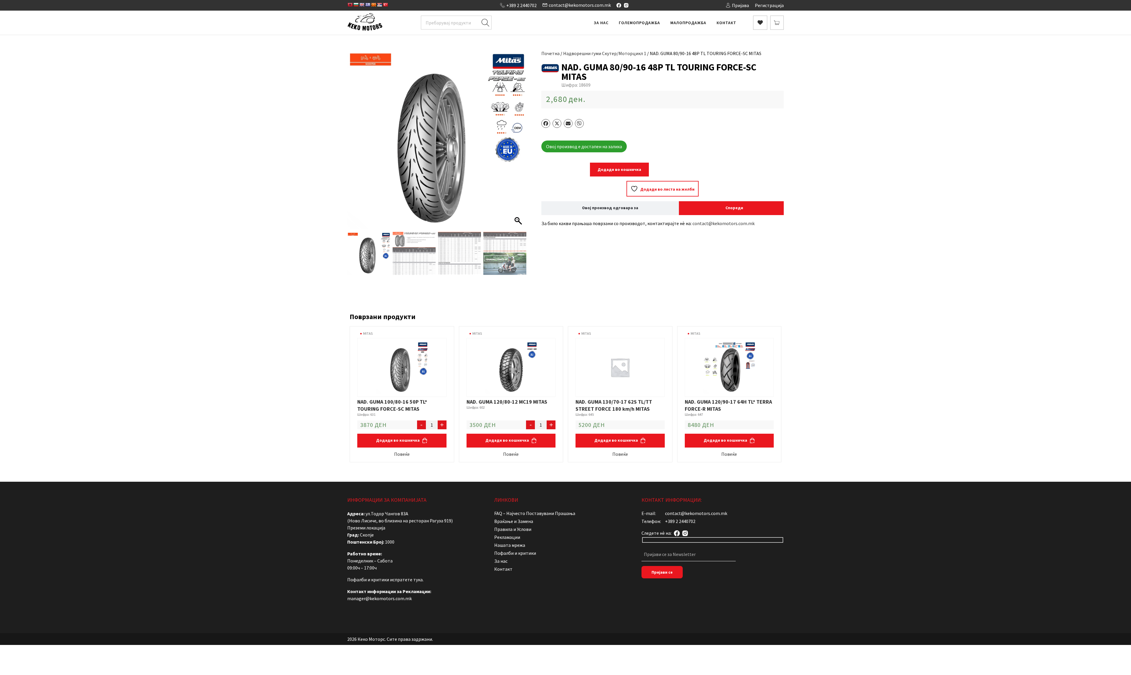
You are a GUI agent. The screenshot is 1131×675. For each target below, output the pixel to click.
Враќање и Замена (513, 521)
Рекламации (507, 537)
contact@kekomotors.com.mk (580, 5)
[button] (519, 142)
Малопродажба (688, 22)
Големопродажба (639, 22)
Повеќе (402, 454)
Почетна (550, 53)
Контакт (726, 22)
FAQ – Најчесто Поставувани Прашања (534, 513)
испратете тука (406, 579)
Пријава (740, 5)
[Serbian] (379, 4)
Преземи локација (366, 528)
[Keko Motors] (364, 22)
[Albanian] (350, 4)
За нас (601, 22)
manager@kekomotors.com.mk (379, 598)
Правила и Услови (512, 529)
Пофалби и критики (515, 553)
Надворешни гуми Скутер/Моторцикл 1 (604, 53)
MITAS (368, 333)
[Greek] (367, 4)
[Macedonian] (373, 4)
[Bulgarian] (355, 4)
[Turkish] (385, 4)
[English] (361, 4)
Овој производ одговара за (610, 207)
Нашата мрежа (509, 545)
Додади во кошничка (619, 169)
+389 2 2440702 (521, 5)
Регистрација (769, 5)
